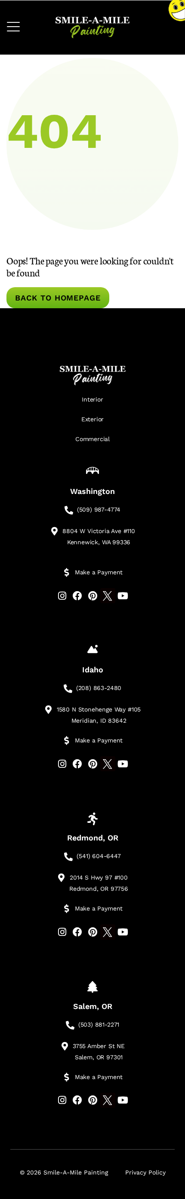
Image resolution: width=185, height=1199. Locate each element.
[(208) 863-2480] (68, 688)
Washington (92, 491)
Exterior (92, 419)
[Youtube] (122, 595)
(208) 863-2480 (98, 687)
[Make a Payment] (66, 572)
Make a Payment (99, 572)
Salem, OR (92, 1006)
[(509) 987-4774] (69, 510)
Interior (92, 399)
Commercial (92, 438)
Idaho (92, 669)
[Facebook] (77, 595)
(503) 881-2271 (98, 1024)
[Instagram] (62, 595)
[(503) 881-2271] (70, 1025)
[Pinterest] (92, 595)
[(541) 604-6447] (68, 856)
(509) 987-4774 (98, 509)
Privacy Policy (145, 1172)
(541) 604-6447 (98, 855)
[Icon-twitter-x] (107, 595)
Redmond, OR (92, 837)
